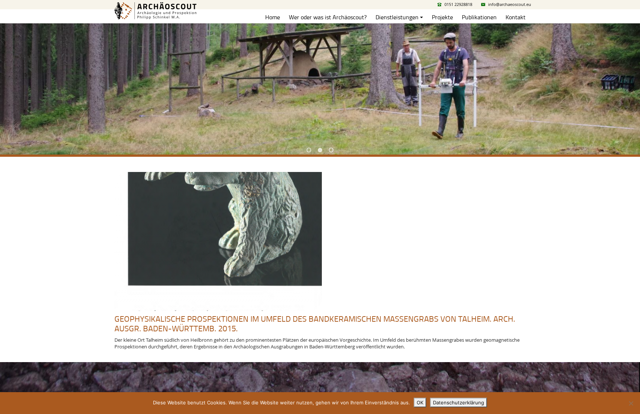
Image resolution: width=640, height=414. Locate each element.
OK (420, 402)
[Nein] (630, 403)
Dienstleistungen (397, 17)
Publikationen (479, 17)
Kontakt (516, 17)
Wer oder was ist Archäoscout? (328, 17)
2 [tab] (320, 150)
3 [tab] (331, 150)
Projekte (442, 17)
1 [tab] (309, 150)
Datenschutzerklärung (458, 402)
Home (272, 17)
